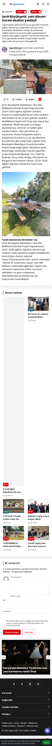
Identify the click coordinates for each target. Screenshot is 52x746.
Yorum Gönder (12, 632)
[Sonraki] (48, 657)
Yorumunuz (16, 577)
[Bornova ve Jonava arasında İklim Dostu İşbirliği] (38, 397)
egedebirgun (15, 48)
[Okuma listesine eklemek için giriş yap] (40, 99)
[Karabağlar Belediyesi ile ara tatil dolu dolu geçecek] (13, 397)
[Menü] (4, 4)
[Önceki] (4, 657)
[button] (38, 4)
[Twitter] (22, 684)
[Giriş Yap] (43, 4)
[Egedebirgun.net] (17, 4)
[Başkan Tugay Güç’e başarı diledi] (38, 511)
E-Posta (7, 612)
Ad (5, 600)
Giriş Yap (29, 632)
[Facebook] (14, 684)
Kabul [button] (46, 742)
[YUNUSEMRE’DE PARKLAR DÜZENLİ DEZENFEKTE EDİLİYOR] (13, 538)
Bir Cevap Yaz (12, 563)
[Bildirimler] (48, 4)
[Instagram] (30, 684)
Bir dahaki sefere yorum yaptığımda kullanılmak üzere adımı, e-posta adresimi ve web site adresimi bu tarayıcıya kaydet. (27, 623)
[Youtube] (38, 684)
